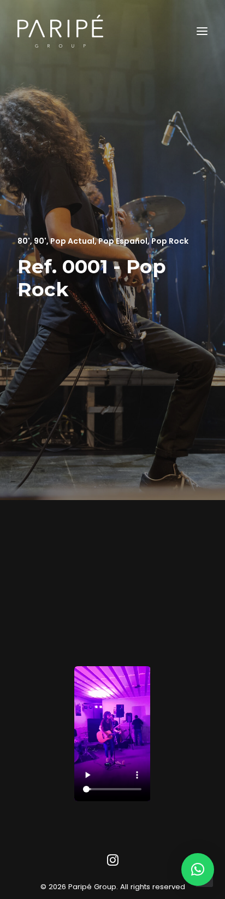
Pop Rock (169, 241)
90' (40, 241)
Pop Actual (72, 241)
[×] (197, 869)
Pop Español (122, 241)
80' (23, 241)
